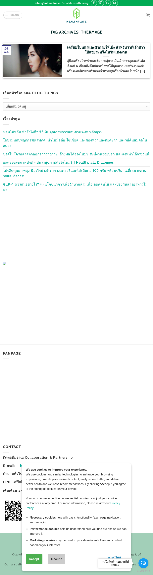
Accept (34, 559)
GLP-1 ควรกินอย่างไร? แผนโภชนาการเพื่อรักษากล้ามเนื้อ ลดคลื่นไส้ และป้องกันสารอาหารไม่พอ (75, 187)
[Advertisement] (76, 227)
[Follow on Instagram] (101, 3)
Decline (56, 559)
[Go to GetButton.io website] (143, 571)
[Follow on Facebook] (94, 3)
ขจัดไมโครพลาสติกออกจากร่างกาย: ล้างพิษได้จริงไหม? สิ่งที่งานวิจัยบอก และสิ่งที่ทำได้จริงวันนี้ (76, 154)
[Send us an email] (108, 3)
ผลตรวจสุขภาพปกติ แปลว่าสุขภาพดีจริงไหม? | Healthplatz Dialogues (58, 162)
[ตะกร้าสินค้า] (148, 15)
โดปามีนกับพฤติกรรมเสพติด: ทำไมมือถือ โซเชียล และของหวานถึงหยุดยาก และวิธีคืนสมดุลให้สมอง (75, 143)
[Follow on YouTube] (115, 3)
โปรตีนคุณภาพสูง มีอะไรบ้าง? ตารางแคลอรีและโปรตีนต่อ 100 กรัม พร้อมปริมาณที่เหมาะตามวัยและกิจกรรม (74, 173)
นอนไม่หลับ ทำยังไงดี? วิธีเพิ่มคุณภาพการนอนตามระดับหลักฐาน (52, 132)
